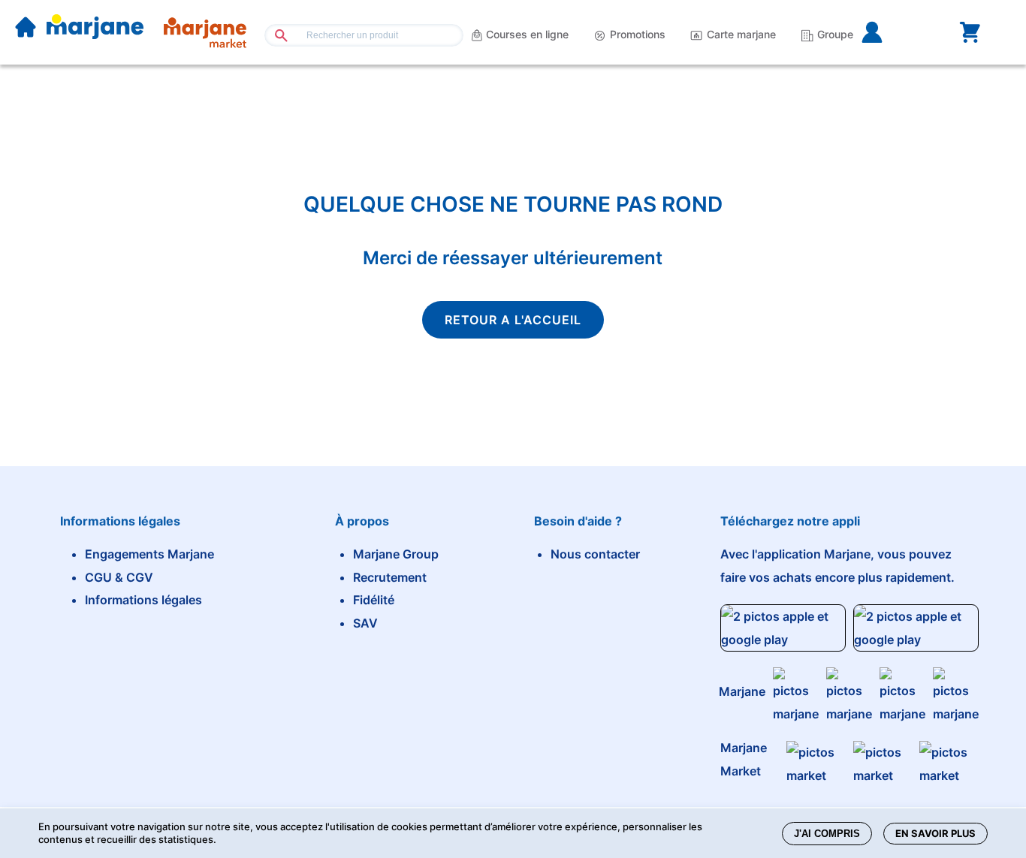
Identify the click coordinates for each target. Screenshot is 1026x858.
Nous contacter (595, 553)
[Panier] (970, 32)
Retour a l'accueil (513, 319)
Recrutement (390, 577)
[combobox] (363, 35)
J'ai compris (827, 833)
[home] (25, 29)
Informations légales (143, 599)
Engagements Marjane (149, 553)
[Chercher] (275, 35)
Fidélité (373, 599)
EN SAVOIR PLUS (935, 833)
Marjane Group (396, 553)
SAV (365, 623)
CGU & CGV (119, 577)
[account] (896, 32)
